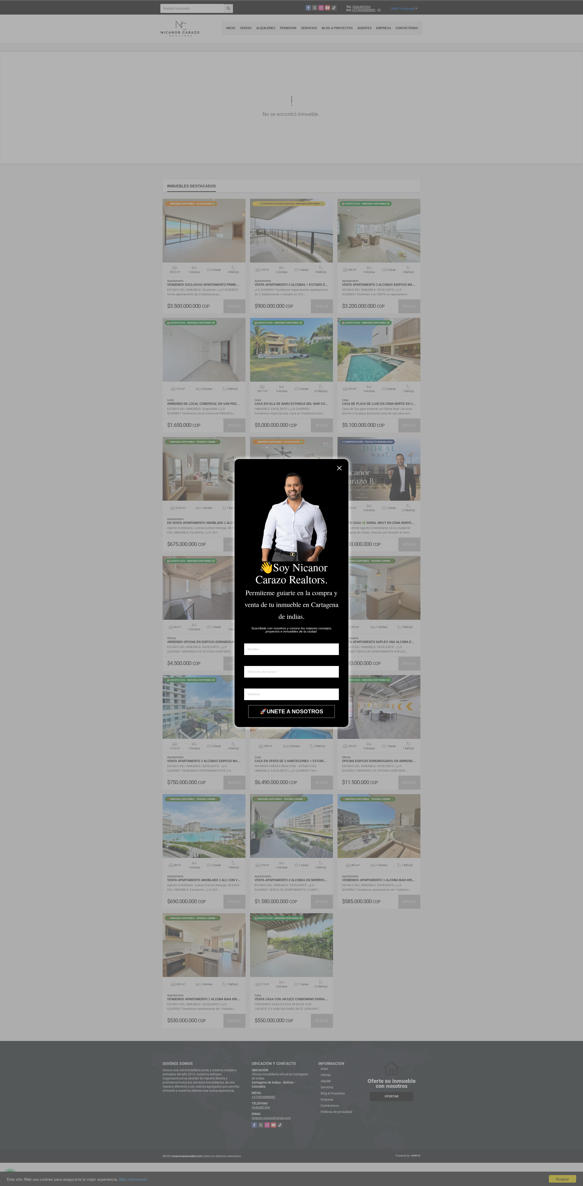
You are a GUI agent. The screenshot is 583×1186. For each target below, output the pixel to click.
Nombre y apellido (257, 639)
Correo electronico (257, 661)
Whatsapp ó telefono (259, 684)
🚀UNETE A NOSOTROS (291, 711)
